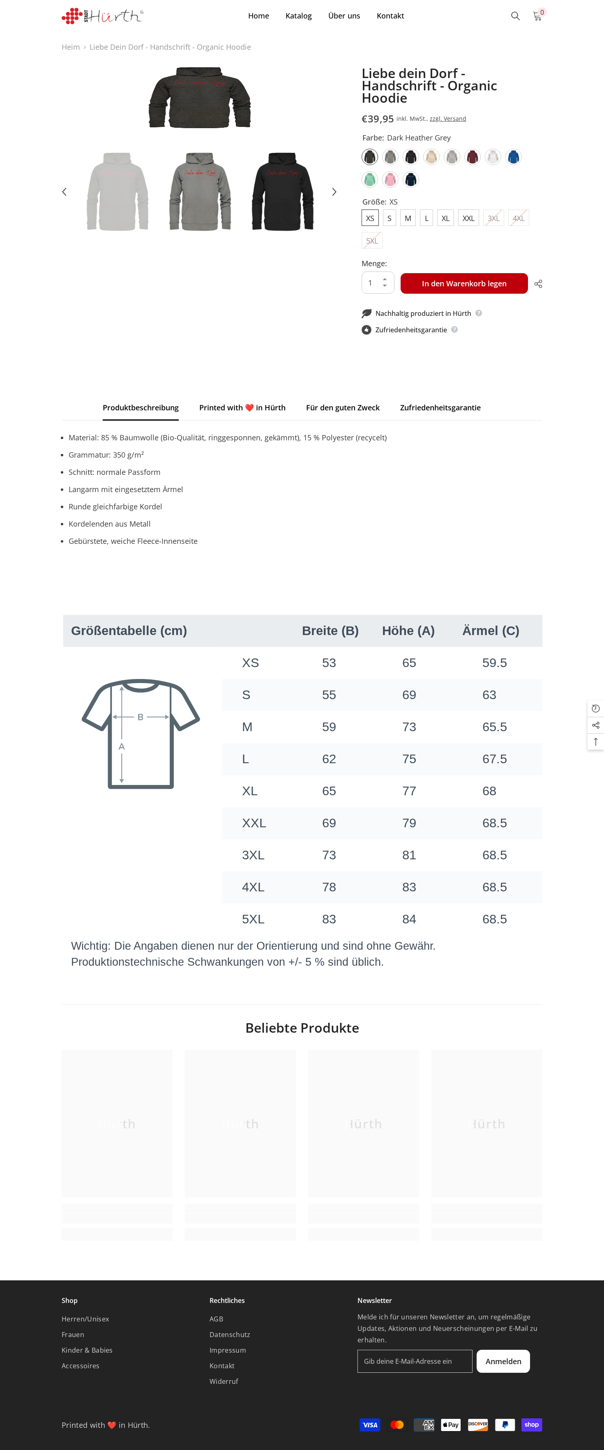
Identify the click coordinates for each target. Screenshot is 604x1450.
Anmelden (503, 1361)
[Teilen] (535, 284)
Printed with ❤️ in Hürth (242, 407)
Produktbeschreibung (141, 407)
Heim (71, 47)
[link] (117, 1219)
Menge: (374, 263)
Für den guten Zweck (343, 407)
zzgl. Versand (448, 118)
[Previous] (64, 192)
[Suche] (515, 16)
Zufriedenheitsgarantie (440, 407)
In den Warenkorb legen (464, 283)
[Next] (334, 192)
